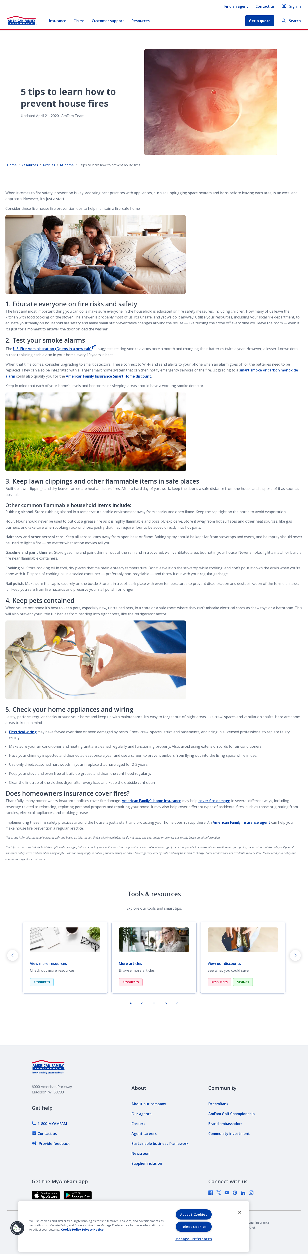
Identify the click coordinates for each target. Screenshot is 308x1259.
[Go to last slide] (12, 955)
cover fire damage (214, 800)
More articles (130, 963)
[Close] (240, 1212)
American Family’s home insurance (151, 800)
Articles (49, 165)
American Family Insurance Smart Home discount (108, 376)
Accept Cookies (193, 1214)
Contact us (265, 6)
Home (12, 165)
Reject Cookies (194, 1226)
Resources (140, 20)
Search (295, 20)
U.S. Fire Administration (52, 348)
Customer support (108, 20)
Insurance (57, 20)
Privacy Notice (92, 1229)
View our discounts (224, 963)
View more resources (48, 963)
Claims (79, 20)
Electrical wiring (23, 731)
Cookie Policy (71, 1229)
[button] (17, 1228)
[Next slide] (295, 955)
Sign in (295, 6)
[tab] (130, 1003)
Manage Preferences (193, 1239)
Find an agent (236, 6)
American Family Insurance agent (241, 822)
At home (67, 165)
